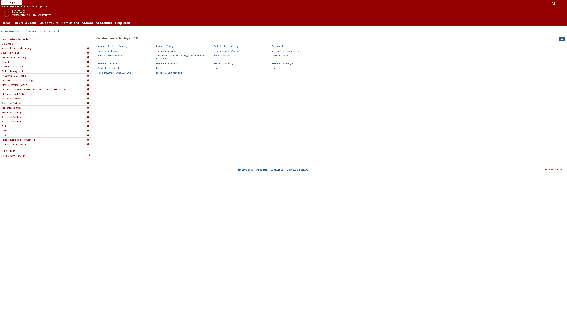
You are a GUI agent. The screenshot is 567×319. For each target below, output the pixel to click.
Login (12, 2)
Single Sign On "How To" (13, 155)
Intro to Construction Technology (17, 80)
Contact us (277, 169)
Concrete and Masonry (12, 66)
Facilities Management (12, 71)
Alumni (87, 23)
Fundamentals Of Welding (13, 75)
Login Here (43, 6)
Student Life (49, 23)
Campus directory (297, 169)
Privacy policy (245, 169)
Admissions (70, 23)
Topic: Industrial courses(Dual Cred (18, 139)
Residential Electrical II (12, 107)
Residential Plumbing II (12, 121)
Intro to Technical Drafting (14, 84)
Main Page (58, 31)
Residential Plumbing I (11, 116)
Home (5, 23)
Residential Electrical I (11, 103)
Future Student (25, 23)
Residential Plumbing (11, 112)
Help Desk (122, 23)
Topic (4, 126)
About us (261, 169)
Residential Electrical (11, 98)
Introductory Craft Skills (12, 94)
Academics (104, 23)
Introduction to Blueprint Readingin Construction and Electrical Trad (33, 89)
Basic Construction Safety (13, 57)
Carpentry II (7, 62)
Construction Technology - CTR (39, 31)
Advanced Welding (10, 52)
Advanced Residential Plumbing (16, 48)
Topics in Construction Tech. (15, 144)
